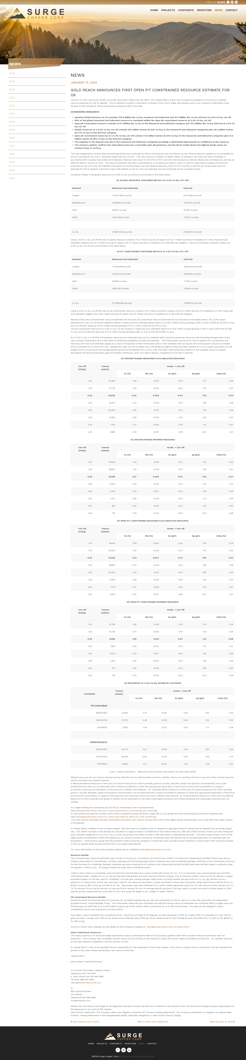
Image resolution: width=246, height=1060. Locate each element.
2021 (12, 113)
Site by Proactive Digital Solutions (137, 1056)
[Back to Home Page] (123, 1036)
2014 (12, 170)
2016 (12, 154)
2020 (12, 121)
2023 (12, 97)
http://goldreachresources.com (156, 849)
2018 (12, 137)
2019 (12, 129)
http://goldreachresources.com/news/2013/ (168, 927)
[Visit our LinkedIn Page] (236, 2)
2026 (12, 73)
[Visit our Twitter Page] (232, 2)
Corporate (186, 10)
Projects (168, 10)
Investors (204, 10)
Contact (232, 10)
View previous (85, 1021)
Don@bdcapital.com (81, 1000)
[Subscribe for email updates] (228, 2)
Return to (152, 1021)
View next (221, 1021)
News (219, 10)
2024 (12, 89)
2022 (12, 105)
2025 (12, 81)
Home (154, 10)
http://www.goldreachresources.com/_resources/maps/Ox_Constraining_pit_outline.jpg (114, 810)
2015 (12, 162)
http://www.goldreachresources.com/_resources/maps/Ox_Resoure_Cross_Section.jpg (113, 817)
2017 (12, 145)
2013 (12, 178)
